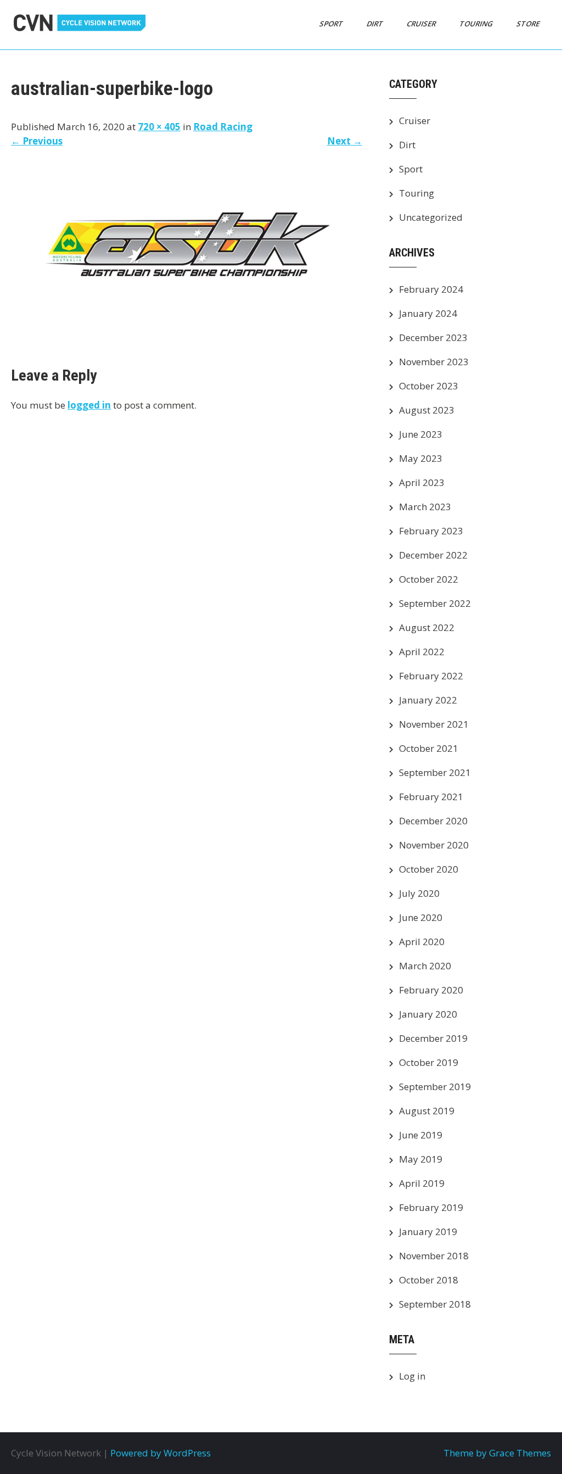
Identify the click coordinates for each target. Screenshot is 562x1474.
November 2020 (434, 845)
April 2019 (422, 1183)
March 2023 (425, 506)
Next (344, 141)
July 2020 (419, 893)
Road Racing (222, 126)
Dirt (376, 24)
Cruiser (422, 24)
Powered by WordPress (160, 1453)
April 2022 (422, 651)
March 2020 (425, 965)
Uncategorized (431, 217)
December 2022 (433, 555)
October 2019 (428, 1062)
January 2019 (428, 1231)
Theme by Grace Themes (497, 1453)
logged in (89, 405)
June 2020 (420, 917)
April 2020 (422, 941)
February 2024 (431, 289)
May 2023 (420, 458)
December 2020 (433, 820)
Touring (477, 24)
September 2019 (435, 1086)
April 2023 (422, 482)
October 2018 (428, 1280)
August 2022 (426, 627)
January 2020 (428, 1014)
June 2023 (420, 434)
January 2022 (428, 700)
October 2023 (428, 385)
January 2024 (428, 313)
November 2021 (434, 724)
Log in (412, 1376)
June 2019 (420, 1135)
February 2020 (431, 990)
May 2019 (420, 1159)
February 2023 (431, 530)
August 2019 (426, 1110)
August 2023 (426, 410)
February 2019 (431, 1207)
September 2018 (435, 1304)
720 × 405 (159, 126)
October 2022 (428, 579)
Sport (332, 24)
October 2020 (428, 869)
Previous (37, 141)
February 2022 (431, 675)
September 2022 (435, 603)
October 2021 (428, 748)
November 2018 (434, 1255)
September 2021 (435, 772)
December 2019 (433, 1038)
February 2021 (431, 796)
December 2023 (433, 337)
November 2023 (434, 361)
